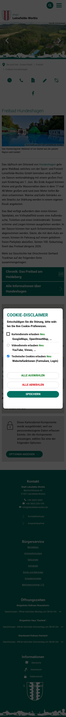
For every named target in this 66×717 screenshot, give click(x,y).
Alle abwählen (33, 384)
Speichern (33, 394)
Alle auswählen (33, 375)
